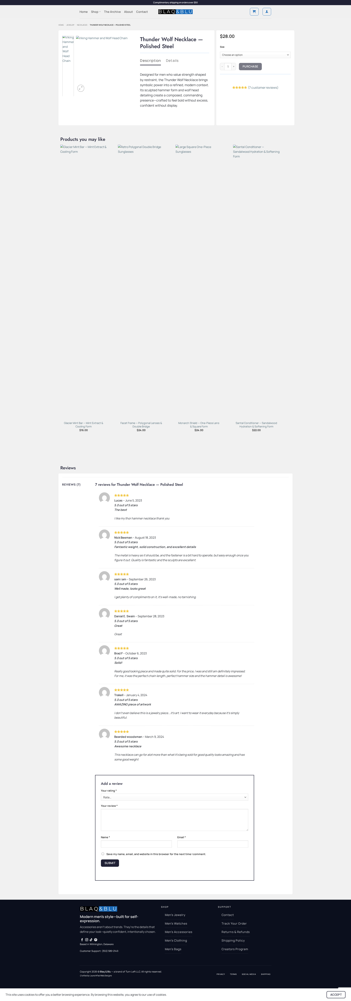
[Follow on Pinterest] (95, 940)
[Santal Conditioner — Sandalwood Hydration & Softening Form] (256, 282)
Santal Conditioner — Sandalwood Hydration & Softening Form (256, 424)
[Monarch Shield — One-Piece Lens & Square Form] (199, 282)
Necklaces (82, 25)
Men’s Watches (176, 923)
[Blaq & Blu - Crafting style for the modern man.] (175, 12)
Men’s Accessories (178, 932)
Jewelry (70, 25)
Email (181, 837)
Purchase (250, 66)
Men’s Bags (173, 949)
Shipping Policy (233, 940)
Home (84, 12)
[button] (254, 12)
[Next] (127, 64)
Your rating (109, 790)
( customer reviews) (263, 87)
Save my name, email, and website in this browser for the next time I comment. (156, 854)
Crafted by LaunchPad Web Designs (96, 975)
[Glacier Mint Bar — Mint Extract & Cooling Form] (83, 282)
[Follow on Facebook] (82, 940)
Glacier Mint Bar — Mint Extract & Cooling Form (83, 424)
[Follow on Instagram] (86, 940)
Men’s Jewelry (175, 915)
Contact (142, 12)
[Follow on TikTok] (91, 940)
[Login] (267, 12)
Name (105, 837)
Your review (109, 805)
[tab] (150, 60)
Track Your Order (234, 923)
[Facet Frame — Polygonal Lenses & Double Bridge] (141, 282)
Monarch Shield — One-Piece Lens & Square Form (198, 424)
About (128, 12)
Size (222, 47)
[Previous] (81, 64)
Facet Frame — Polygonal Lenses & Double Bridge (141, 424)
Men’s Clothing (176, 940)
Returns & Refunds (236, 932)
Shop (94, 12)
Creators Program (235, 949)
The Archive (112, 12)
